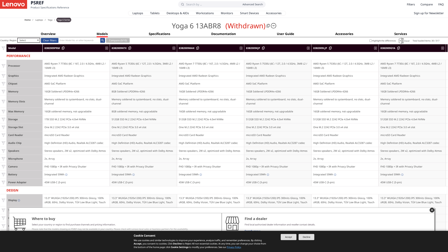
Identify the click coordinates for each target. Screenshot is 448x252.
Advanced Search (253, 4)
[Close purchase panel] (432, 210)
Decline (306, 237)
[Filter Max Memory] (3, 111)
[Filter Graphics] (3, 76)
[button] (273, 25)
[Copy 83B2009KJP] (263, 48)
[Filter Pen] (3, 218)
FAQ (441, 4)
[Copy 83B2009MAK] (197, 48)
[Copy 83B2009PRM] (63, 48)
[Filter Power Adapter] (3, 182)
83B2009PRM (52, 48)
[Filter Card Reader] (3, 135)
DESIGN (12, 189)
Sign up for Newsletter (429, 13)
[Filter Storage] (3, 119)
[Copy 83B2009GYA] (398, 48)
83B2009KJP (253, 48)
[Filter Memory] (3, 91)
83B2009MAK (186, 48)
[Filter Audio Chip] (3, 143)
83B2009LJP (320, 48)
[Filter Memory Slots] (3, 101)
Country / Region (8, 40)
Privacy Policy (234, 247)
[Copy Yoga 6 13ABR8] (268, 25)
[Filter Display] (3, 200)
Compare (427, 4)
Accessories (274, 13)
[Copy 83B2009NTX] (129, 48)
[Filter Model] (3, 48)
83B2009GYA (387, 48)
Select (22, 40)
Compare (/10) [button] (118, 40)
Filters (411, 4)
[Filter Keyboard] (3, 226)
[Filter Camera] (3, 166)
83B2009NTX (119, 48)
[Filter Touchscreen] (3, 210)
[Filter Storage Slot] (3, 127)
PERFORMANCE (18, 55)
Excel (407, 40)
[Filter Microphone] (3, 158)
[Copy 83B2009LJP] (330, 48)
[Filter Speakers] (3, 151)
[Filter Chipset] (3, 83)
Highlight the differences (384, 40)
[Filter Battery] (3, 174)
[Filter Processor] (3, 66)
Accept (288, 237)
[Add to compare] (107, 48)
